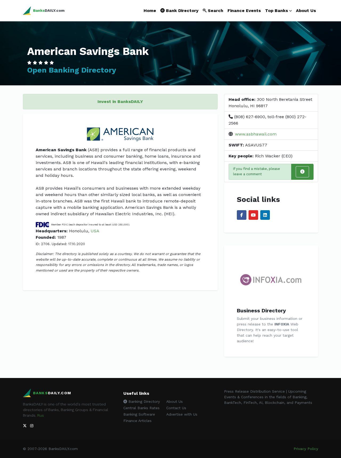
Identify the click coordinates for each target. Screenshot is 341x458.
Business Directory (261, 310)
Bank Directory (181, 10)
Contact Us (176, 408)
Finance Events (244, 10)
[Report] (302, 171)
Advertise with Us (181, 414)
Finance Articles (137, 421)
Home (150, 10)
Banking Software (139, 414)
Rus (40, 415)
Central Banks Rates (141, 408)
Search (214, 10)
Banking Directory (143, 401)
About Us (306, 10)
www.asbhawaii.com (256, 134)
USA (95, 230)
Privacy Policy (306, 449)
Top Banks (276, 10)
